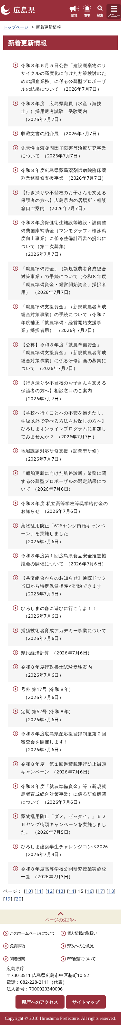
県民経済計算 (35, 653)
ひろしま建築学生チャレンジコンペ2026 (64, 846)
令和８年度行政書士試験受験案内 (56, 667)
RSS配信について (81, 958)
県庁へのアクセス (40, 1002)
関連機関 (17, 958)
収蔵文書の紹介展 (40, 133)
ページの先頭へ (60, 920)
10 (28, 891)
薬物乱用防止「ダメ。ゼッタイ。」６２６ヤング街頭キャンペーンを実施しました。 (63, 824)
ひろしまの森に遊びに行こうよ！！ (59, 608)
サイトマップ (85, 1002)
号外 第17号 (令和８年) (46, 689)
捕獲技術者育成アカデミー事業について (63, 630)
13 (61, 891)
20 (18, 899)
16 (89, 891)
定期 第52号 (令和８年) (46, 711)
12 (50, 891)
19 (8, 899)
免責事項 (17, 946)
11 (39, 891)
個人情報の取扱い (82, 933)
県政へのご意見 (80, 946)
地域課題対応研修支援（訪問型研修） (61, 451)
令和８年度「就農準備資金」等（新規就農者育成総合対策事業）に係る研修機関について (63, 794)
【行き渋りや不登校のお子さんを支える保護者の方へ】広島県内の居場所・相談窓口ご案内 (63, 200)
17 (100, 891)
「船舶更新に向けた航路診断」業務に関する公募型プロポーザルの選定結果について (63, 481)
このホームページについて (32, 933)
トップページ (15, 27)
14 (71, 891)
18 (111, 891)
